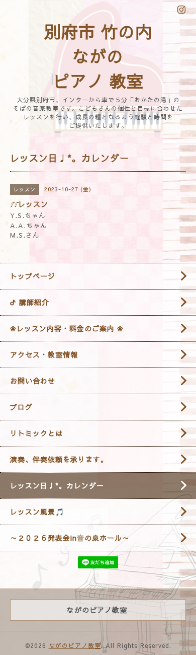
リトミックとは (36, 433)
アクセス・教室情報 (44, 354)
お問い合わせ (32, 381)
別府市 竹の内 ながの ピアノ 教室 (98, 56)
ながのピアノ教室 (75, 645)
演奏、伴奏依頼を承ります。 (59, 459)
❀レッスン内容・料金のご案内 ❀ (67, 328)
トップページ (32, 276)
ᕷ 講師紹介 (29, 302)
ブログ (21, 407)
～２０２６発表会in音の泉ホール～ (70, 538)
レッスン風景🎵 (37, 511)
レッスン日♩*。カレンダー (57, 485)
